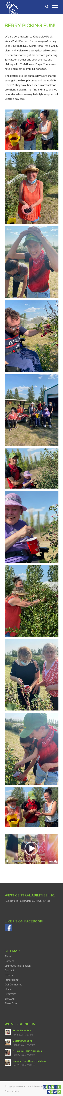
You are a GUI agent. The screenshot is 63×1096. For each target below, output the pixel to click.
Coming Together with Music (29, 1061)
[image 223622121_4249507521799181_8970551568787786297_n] (33, 808)
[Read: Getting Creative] (8, 1042)
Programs (10, 993)
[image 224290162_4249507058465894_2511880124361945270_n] (33, 750)
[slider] (25, 861)
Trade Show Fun (22, 1030)
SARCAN (10, 998)
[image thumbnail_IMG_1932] (33, 676)
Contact (9, 970)
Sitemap (12, 951)
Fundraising (12, 979)
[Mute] (55, 861)
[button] (31, 849)
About (8, 956)
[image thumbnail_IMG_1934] (33, 528)
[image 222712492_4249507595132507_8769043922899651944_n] (33, 189)
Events (9, 975)
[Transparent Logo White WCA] (26, 7)
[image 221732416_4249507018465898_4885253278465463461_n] (33, 337)
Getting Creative (22, 1040)
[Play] (7, 861)
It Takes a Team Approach (27, 1050)
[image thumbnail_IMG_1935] (33, 469)
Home (8, 989)
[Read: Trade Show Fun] (8, 1032)
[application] (31, 849)
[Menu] (53, 7)
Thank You (11, 1003)
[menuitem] (45, 7)
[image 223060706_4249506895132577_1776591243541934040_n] (33, 130)
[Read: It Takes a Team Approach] (8, 1052)
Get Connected (13, 984)
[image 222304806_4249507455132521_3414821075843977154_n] (33, 263)
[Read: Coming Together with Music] (8, 1062)
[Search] (45, 7)
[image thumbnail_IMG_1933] (33, 602)
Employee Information (18, 965)
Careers (9, 960)
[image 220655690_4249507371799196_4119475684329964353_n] (33, 411)
